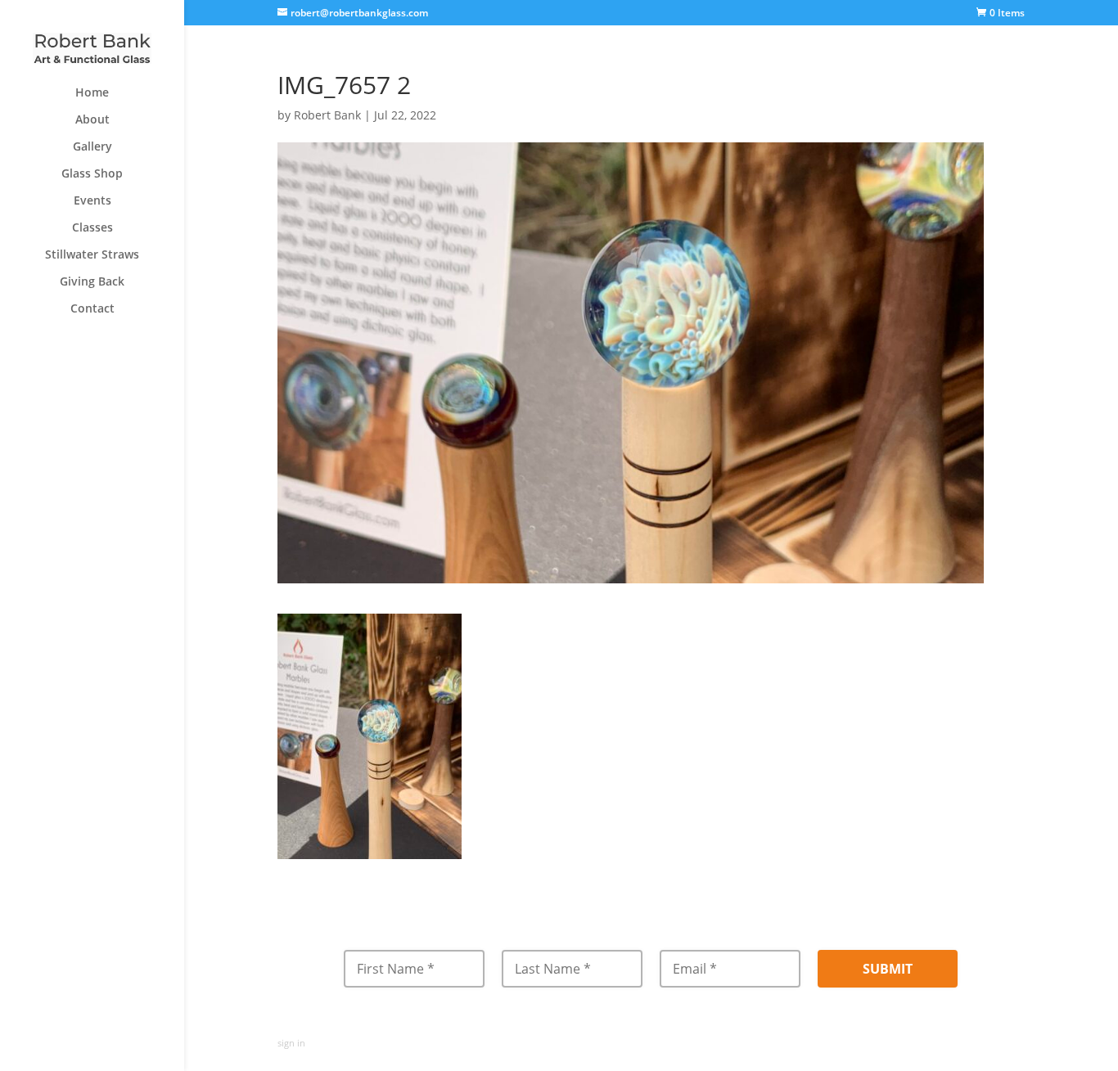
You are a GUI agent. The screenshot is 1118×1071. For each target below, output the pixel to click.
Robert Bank (327, 115)
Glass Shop (92, 174)
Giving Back (92, 282)
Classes (92, 228)
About (92, 120)
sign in (291, 1043)
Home (92, 93)
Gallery (92, 147)
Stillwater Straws (92, 255)
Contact (92, 309)
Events (92, 201)
